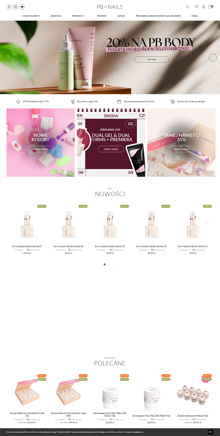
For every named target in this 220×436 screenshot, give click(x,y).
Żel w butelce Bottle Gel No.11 (193, 246)
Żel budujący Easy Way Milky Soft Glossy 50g (109, 414)
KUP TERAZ (151, 59)
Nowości (56, 15)
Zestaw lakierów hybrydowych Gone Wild (68, 414)
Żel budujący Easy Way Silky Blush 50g (151, 415)
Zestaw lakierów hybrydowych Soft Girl (27, 414)
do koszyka (25, 255)
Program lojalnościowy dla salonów (158, 15)
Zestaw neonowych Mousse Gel (192, 415)
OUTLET (121, 15)
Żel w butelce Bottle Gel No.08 (68, 246)
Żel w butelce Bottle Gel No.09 (110, 246)
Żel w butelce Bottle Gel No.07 (27, 246)
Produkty (78, 15)
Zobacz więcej (41, 149)
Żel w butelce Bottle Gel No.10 (151, 246)
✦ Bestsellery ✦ (31, 15)
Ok (210, 431)
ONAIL (194, 15)
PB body (101, 15)
